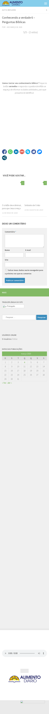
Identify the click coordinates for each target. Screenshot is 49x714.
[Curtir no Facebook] (33, 151)
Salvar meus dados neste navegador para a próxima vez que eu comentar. (24, 272)
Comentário (10, 232)
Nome (7, 250)
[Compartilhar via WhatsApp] (10, 151)
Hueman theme (36, 687)
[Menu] (45, 3)
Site (6, 260)
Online (9, 339)
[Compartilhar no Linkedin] (16, 151)
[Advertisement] (24, 497)
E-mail (28, 250)
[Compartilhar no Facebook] (4, 151)
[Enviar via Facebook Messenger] (39, 151)
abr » (9, 383)
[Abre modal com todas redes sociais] (4, 157)
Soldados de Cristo (32, 205)
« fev (4, 383)
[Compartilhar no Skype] (27, 151)
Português (11, 306)
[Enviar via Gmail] (22, 151)
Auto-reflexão (9, 10)
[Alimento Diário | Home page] (16, 3)
